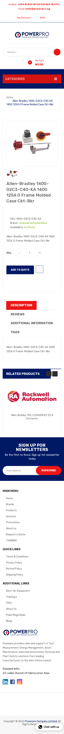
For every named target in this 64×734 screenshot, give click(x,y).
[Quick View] (32, 396)
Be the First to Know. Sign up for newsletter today (32, 456)
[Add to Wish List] (22, 61)
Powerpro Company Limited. (41, 721)
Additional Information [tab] (32, 323)
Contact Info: (11, 668)
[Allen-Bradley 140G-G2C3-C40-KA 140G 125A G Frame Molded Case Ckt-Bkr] (12, 174)
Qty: (9, 252)
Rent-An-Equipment (18, 590)
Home (9, 97)
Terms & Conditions (17, 556)
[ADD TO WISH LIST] (39, 269)
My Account (24, 17)
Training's (11, 596)
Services (11, 516)
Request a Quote (15, 534)
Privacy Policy (14, 562)
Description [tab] (21, 305)
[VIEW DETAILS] (47, 421)
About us (11, 528)
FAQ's (9, 602)
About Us (11, 608)
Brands (10, 504)
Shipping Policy (14, 574)
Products (11, 510)
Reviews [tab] (18, 314)
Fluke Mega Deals (15, 614)
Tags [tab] (15, 332)
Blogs (9, 621)
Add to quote (20, 269)
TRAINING (11, 540)
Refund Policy (14, 568)
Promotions (13, 522)
